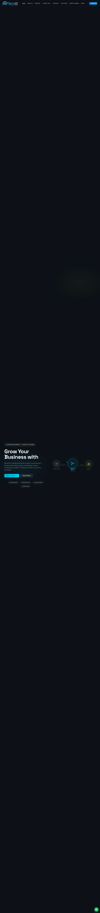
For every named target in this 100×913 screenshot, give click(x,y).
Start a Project (11, 475)
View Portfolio (26, 475)
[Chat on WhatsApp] (96, 909)
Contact (92, 3)
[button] (38, 3)
